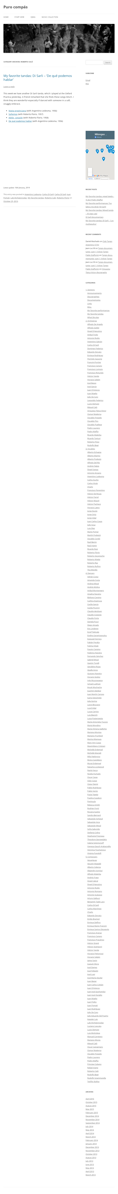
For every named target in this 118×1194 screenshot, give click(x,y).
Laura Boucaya (93, 704)
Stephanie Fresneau (95, 836)
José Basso (91, 383)
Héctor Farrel (93, 497)
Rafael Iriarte (92, 1067)
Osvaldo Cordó (93, 538)
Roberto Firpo (93, 442)
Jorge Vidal (91, 518)
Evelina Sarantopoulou (97, 635)
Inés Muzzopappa (95, 680)
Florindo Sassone (94, 359)
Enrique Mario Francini (97, 926)
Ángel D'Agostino (94, 331)
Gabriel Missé (93, 659)
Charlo (90, 486)
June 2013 (90, 1164)
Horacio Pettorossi (95, 953)
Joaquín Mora (93, 964)
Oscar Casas (92, 777)
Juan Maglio (92, 393)
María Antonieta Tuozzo (97, 722)
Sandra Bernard (94, 815)
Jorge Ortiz (91, 514)
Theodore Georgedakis (97, 839)
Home (6, 17)
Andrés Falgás (93, 466)
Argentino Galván (94, 341)
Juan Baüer (92, 981)
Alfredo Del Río (93, 462)
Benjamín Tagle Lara (95, 901)
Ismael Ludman (94, 684)
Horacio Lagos (93, 507)
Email (88, 80)
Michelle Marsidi (94, 753)
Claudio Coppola (94, 614)
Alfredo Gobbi (93, 327)
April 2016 (90, 1098)
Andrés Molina (93, 587)
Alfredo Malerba (94, 874)
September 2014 (93, 1123)
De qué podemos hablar (20, 121)
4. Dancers (90, 573)
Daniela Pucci (93, 621)
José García (92, 386)
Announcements (94, 293)
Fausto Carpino (93, 649)
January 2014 (91, 1143)
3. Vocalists (90, 448)
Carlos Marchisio (94, 908)
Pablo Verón (92, 791)
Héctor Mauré (93, 500)
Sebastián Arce (93, 822)
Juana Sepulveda (94, 697)
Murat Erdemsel (94, 763)
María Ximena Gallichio (97, 729)
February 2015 (92, 1112)
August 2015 (91, 1105)
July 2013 (89, 1161)
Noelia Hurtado (94, 773)
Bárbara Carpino (94, 597)
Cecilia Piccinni (93, 608)
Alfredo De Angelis (95, 324)
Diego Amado (93, 625)
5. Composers (91, 856)
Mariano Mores (93, 1040)
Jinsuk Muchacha (94, 687)
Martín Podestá (94, 535)
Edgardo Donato (94, 352)
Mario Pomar (93, 531)
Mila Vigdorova (93, 756)
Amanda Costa (93, 580)
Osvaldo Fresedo (94, 417)
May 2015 (90, 1109)
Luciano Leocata (94, 1026)
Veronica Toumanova (96, 850)
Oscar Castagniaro (95, 1047)
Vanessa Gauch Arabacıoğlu (99, 846)
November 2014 (92, 1119)
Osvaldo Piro (92, 421)
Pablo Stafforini (92, 255)
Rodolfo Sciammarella (96, 1078)
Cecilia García (92, 604)
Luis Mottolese (93, 1033)
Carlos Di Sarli (48, 194)
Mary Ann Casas (94, 742)
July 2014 (89, 1126)
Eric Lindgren (92, 628)
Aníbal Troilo (92, 334)
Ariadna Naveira (94, 594)
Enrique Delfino (94, 922)
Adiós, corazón (16, 117)
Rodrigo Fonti (93, 808)
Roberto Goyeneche (95, 556)
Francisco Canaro (94, 365)
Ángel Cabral (92, 881)
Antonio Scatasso (94, 894)
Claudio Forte (93, 618)
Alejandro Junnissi (94, 870)
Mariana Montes (94, 732)
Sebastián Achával (95, 818)
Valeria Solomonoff (95, 843)
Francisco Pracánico (95, 939)
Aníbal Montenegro (95, 590)
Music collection (50, 17)
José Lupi (91, 974)
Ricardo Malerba (94, 435)
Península (91, 801)
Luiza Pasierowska (95, 718)
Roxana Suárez (93, 812)
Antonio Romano (94, 891)
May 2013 (90, 1168)
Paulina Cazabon (94, 798)
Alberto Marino (93, 455)
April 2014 (90, 1133)
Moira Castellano (94, 760)
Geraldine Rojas (94, 666)
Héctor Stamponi (94, 946)
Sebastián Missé (94, 825)
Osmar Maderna (94, 414)
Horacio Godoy (93, 677)
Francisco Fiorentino (96, 490)
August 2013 (91, 1157)
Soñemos (13, 114)
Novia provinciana (17, 110)
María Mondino (94, 725)
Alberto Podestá (94, 459)
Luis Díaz (91, 528)
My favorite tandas (36, 198)
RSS (87, 83)
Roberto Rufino (94, 566)
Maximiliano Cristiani (96, 746)
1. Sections (90, 289)
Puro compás (15, 7)
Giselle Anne (92, 670)
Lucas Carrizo (93, 711)
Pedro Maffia (92, 431)
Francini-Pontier (94, 362)
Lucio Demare (93, 404)
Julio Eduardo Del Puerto (97, 1015)
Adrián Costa (92, 576)
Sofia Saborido (93, 829)
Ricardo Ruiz (92, 549)
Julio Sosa (91, 525)
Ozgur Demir (92, 784)
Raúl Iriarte (92, 545)
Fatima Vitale (92, 646)
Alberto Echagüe (94, 452)
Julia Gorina (92, 701)
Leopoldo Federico (95, 400)
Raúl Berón (92, 542)
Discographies (93, 296)
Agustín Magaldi (94, 863)
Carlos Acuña (92, 480)
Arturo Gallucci (93, 898)
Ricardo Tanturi (93, 438)
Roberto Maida (93, 559)
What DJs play (93, 317)
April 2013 (90, 1171)
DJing (33, 17)
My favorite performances (98, 310)
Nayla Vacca (92, 770)
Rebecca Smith (93, 805)
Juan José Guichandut (96, 991)
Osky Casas (92, 780)
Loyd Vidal (91, 708)
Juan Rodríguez (93, 1009)
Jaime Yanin (92, 960)
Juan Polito (92, 1002)
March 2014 (91, 1137)
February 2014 (92, 1140)
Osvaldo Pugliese (94, 424)
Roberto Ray (92, 563)
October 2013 (91, 1154)
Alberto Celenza (94, 867)
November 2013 (92, 1150)
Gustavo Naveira (94, 673)
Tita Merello (92, 569)
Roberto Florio (63, 198)
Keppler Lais (92, 1019)
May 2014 (90, 1130)
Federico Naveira (94, 652)
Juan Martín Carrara (95, 694)
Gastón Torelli (93, 663)
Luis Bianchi (92, 715)
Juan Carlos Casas (94, 521)
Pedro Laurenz (93, 428)
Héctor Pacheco (94, 504)
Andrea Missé (93, 583)
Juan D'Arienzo (93, 390)
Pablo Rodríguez (94, 787)
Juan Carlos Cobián (95, 984)
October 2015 (91, 1102)
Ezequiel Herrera (94, 639)
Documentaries (93, 300)
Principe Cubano (94, 1064)
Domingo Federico (95, 348)
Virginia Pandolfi (94, 853)
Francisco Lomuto (95, 369)
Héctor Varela (93, 376)
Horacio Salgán (93, 379)
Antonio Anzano (94, 473)
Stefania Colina (93, 832)
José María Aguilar (94, 977)
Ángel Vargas (92, 469)
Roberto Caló (50, 198)
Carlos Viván (92, 483)
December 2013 (92, 1147)
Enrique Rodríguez (95, 355)
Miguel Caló (92, 407)
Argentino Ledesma (33, 194)
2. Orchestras (91, 321)
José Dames (92, 967)
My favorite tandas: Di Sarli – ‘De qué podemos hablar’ (37, 77)
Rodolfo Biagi (93, 445)
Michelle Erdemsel (95, 749)
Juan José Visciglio (94, 995)
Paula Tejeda (92, 794)
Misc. (89, 307)
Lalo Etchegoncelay (19, 198)
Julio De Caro (92, 397)
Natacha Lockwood (95, 767)
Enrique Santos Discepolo (98, 929)
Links (89, 303)
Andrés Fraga (93, 877)
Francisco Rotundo (95, 372)
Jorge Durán (92, 511)
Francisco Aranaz (94, 933)
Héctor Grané (93, 943)
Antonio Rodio (93, 338)
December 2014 (92, 1116)
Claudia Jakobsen (94, 611)
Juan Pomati (92, 1005)
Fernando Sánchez (95, 656)
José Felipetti (92, 971)
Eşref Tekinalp (93, 632)
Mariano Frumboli (95, 735)
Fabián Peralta (93, 642)
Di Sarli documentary (94, 217)
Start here (19, 17)
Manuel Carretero (94, 1036)
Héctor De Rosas (94, 493)
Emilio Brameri (93, 919)
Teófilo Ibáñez (93, 1081)
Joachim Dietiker (94, 690)
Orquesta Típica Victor (96, 410)
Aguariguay (92, 860)
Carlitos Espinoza (94, 601)
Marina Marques (94, 739)
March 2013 (91, 1175)
